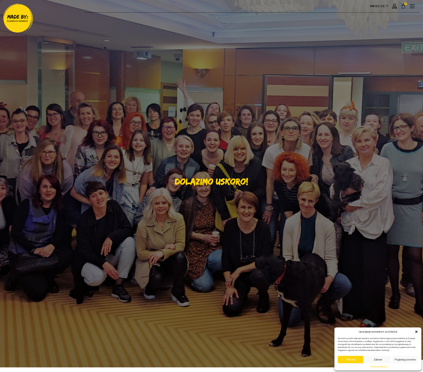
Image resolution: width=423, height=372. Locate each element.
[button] (416, 331)
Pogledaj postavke (405, 359)
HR (372, 6)
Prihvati (350, 359)
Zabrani (378, 359)
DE (383, 6)
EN (377, 6)
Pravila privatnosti (378, 366)
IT (387, 6)
